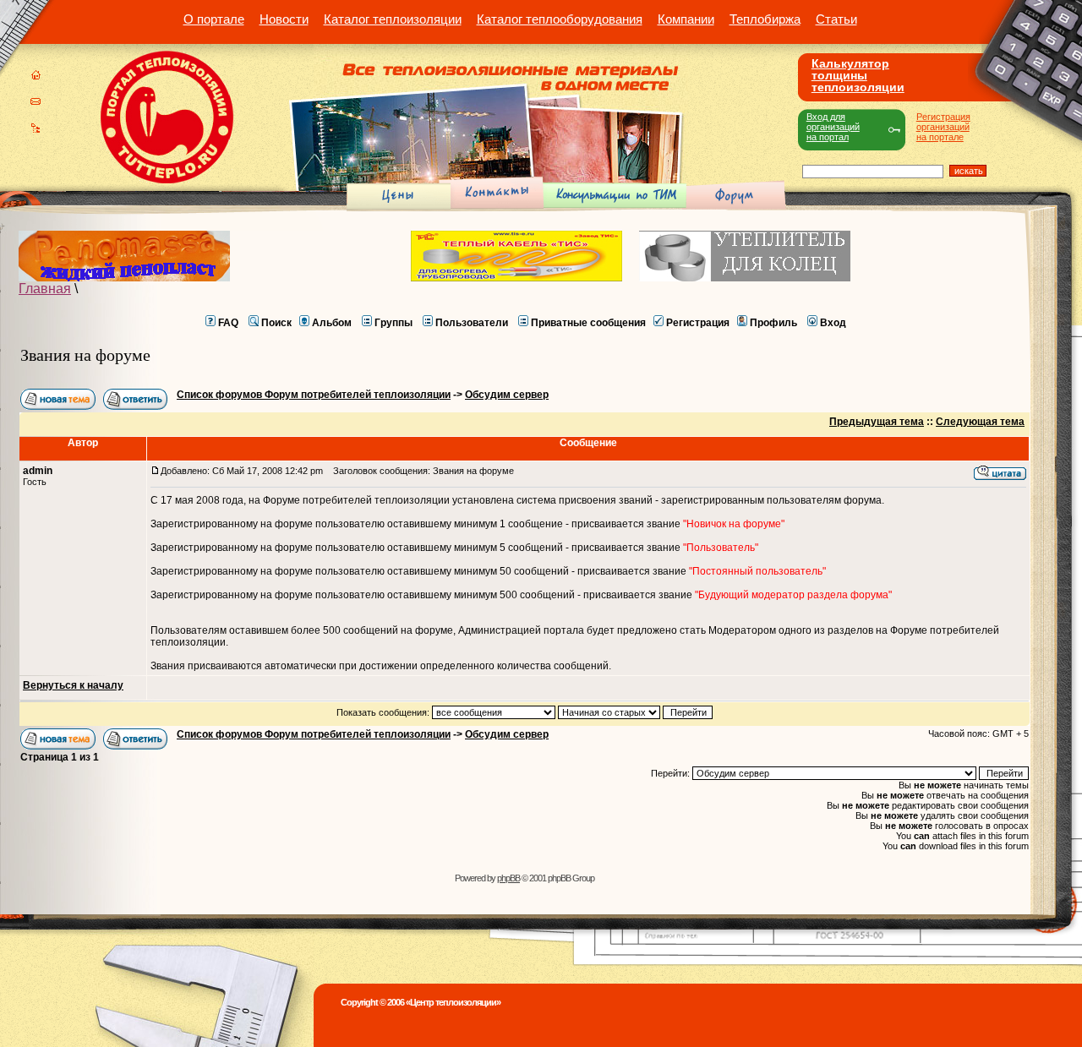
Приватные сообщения (588, 323)
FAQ (228, 323)
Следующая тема (980, 422)
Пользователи (471, 323)
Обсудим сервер (507, 395)
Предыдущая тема (876, 422)
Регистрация (698, 323)
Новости (284, 19)
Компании (686, 19)
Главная (45, 288)
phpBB (508, 878)
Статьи (836, 19)
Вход (833, 323)
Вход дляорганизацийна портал (833, 127)
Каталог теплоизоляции (393, 19)
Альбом (332, 323)
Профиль (773, 323)
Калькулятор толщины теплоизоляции (858, 75)
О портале (213, 19)
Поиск (276, 323)
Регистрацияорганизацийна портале (943, 127)
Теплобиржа (765, 19)
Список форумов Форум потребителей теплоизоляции (314, 395)
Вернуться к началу (73, 685)
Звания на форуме (85, 355)
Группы (393, 323)
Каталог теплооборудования (559, 19)
